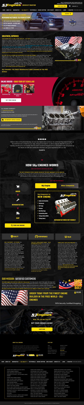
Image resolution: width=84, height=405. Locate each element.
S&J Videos (50, 343)
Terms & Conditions (28, 397)
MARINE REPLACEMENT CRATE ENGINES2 (62, 364)
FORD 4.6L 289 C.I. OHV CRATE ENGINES (39, 376)
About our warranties (52, 344)
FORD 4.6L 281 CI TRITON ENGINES (38, 381)
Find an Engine (19, 220)
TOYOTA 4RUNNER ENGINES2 (13, 365)
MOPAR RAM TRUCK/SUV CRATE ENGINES (39, 389)
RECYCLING (9, 387)
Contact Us (58, 10)
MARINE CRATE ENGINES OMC (60, 372)
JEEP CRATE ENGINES (11, 386)
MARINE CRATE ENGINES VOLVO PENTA (38, 370)
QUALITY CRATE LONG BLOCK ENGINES (38, 369)
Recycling (62, 344)
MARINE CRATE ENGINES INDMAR (14, 372)
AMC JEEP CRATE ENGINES (59, 378)
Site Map (50, 337)
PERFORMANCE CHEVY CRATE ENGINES (39, 365)
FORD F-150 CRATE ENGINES (36, 387)
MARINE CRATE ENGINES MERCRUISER (62, 370)
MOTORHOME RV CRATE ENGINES (61, 369)
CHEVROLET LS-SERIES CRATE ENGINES (39, 384)
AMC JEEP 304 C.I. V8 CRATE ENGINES (39, 378)
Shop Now (42, 324)
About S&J (50, 341)
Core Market (50, 10)
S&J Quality (25, 10)
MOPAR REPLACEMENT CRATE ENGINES (15, 375)
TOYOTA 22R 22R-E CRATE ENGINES (38, 391)
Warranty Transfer (52, 347)
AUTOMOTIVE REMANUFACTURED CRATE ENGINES (64, 375)
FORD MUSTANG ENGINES (12, 376)
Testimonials (33, 10)
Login (64, 10)
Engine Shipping (42, 10)
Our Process (62, 343)
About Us (8, 10)
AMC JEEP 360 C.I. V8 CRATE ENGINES (15, 378)
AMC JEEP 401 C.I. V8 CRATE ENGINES (62, 367)
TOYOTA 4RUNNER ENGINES (59, 387)
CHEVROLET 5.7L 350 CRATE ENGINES (62, 381)
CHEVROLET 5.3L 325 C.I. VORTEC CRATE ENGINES (17, 389)
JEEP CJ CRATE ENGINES (59, 383)
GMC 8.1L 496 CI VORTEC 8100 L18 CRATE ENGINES (17, 381)
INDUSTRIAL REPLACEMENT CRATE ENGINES (63, 373)
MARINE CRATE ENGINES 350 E (37, 364)
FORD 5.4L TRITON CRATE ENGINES (38, 383)
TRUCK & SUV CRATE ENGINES (13, 380)
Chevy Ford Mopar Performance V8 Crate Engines (18, 383)
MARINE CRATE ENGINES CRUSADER (38, 372)
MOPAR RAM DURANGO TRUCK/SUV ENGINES (40, 373)
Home (4, 10)
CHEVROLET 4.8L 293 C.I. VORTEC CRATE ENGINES (17, 384)
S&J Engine (46, 180)
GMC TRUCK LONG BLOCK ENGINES (61, 386)
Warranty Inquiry (63, 339)
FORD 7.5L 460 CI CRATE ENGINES (14, 373)
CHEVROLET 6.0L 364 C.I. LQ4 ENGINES (39, 380)
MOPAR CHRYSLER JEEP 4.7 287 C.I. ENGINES (63, 365)
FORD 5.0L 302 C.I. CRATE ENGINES (61, 376)
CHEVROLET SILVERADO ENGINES (61, 389)
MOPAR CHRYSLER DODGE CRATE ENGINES (39, 367)
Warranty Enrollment (52, 346)
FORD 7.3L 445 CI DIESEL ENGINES (61, 380)
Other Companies (67, 180)
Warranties (16, 10)
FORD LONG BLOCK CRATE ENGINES (14, 367)
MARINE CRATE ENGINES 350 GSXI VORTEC (16, 364)
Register (75, 10)
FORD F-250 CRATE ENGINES (60, 391)
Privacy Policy (35, 397)
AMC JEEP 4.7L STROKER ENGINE (61, 384)
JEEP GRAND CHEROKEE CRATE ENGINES (39, 386)
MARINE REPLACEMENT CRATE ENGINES (15, 391)
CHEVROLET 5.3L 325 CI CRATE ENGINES (39, 375)
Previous (7, 148)
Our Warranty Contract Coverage (13, 119)
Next (76, 148)
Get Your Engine (11, 100)
